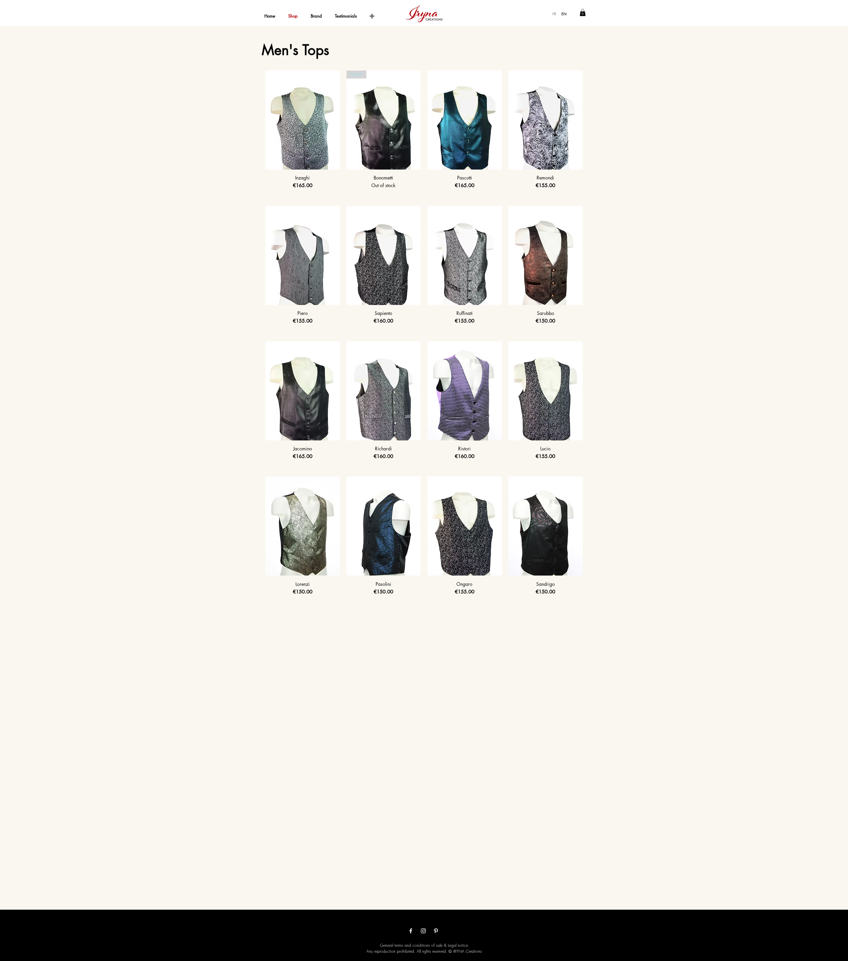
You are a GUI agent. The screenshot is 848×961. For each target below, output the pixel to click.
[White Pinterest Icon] (436, 931)
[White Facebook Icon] (410, 931)
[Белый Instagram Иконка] (423, 931)
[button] (583, 12)
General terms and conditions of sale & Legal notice (424, 945)
